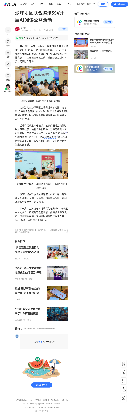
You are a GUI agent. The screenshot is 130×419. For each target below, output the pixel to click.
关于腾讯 (19, 400)
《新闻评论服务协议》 (49, 328)
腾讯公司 (38, 411)
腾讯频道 (49, 404)
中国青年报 (19, 279)
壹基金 (17, 258)
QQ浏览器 (40, 404)
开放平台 (54, 400)
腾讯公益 (33, 404)
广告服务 (61, 400)
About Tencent (28, 400)
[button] (108, 22)
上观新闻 (18, 320)
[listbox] (41, 280)
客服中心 (57, 404)
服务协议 (38, 400)
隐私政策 (46, 400)
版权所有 (45, 411)
